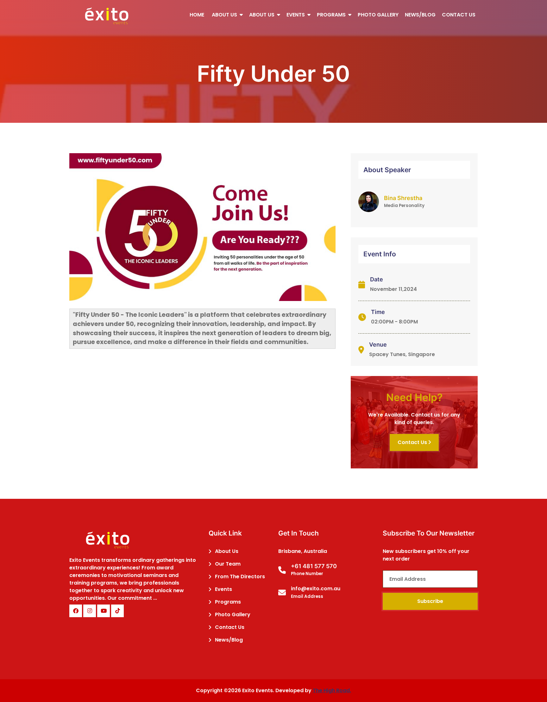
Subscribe (430, 601)
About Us (226, 551)
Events (223, 589)
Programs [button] (332, 14)
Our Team (228, 563)
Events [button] (296, 14)
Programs (228, 601)
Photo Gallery (378, 14)
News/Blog (420, 14)
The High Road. (332, 690)
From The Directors (240, 576)
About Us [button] (225, 14)
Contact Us (458, 14)
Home (197, 14)
